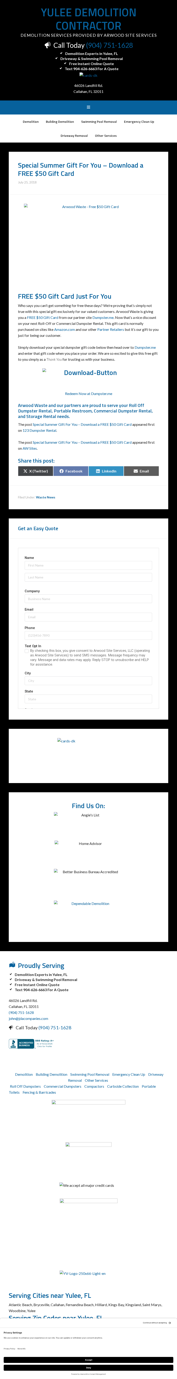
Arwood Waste (32, 405)
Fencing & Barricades (39, 1092)
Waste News (45, 497)
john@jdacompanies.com (28, 1018)
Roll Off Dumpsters (25, 1086)
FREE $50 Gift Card (42, 317)
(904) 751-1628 (109, 45)
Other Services (96, 1080)
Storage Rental (41, 416)
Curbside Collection (123, 1086)
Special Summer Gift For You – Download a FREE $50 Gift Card (82, 424)
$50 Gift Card (54, 296)
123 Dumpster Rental (39, 430)
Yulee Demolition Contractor (88, 19)
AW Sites (30, 448)
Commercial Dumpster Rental (123, 410)
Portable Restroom (73, 410)
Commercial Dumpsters (62, 1086)
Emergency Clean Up (128, 1074)
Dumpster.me (103, 317)
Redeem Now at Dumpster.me (88, 393)
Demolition (24, 1074)
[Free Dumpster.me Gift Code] (88, 376)
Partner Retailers (110, 329)
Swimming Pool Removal (89, 1074)
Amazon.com (64, 329)
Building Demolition (51, 1074)
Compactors (94, 1086)
